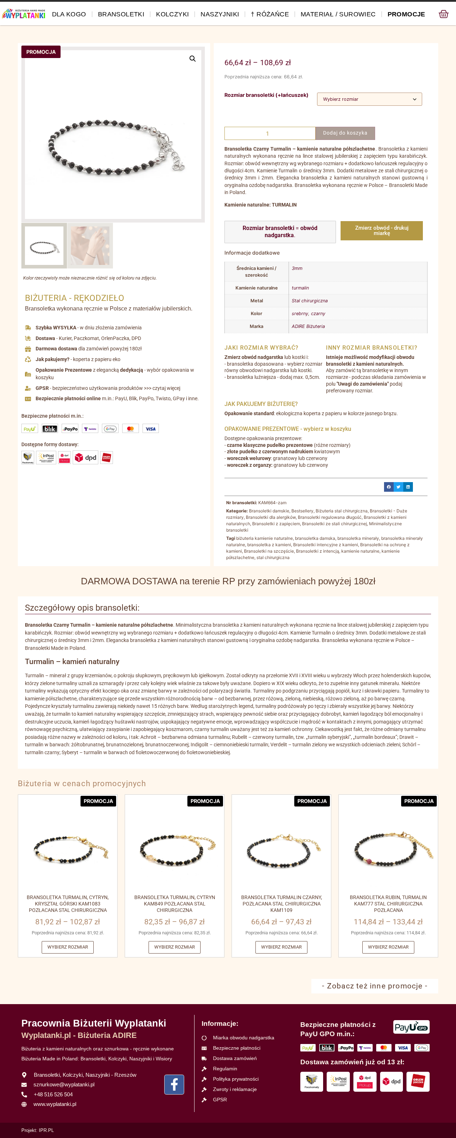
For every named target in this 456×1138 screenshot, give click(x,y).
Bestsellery (302, 510)
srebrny (300, 313)
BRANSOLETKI (121, 14)
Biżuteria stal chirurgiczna (342, 510)
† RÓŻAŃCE (270, 14)
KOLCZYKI (172, 14)
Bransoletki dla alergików (271, 517)
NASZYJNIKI (220, 14)
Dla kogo (69, 14)
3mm (297, 268)
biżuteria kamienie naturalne (264, 538)
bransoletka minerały (358, 538)
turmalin (300, 288)
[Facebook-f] (174, 1085)
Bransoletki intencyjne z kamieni (325, 544)
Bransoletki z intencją (317, 551)
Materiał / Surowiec (338, 14)
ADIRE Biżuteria (308, 326)
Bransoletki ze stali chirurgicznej (334, 523)
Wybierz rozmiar (67, 947)
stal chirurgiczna (273, 557)
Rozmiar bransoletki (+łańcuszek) (266, 95)
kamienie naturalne (360, 551)
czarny (318, 313)
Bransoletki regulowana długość (330, 517)
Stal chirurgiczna (310, 300)
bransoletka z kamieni (269, 544)
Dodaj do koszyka (345, 133)
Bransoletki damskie (269, 510)
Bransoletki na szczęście (269, 551)
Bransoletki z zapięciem (276, 523)
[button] (192, 58)
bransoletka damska (315, 538)
